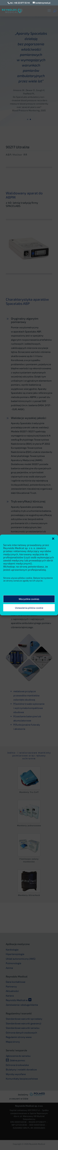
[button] (53, 538)
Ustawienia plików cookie (29, 607)
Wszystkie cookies (29, 598)
